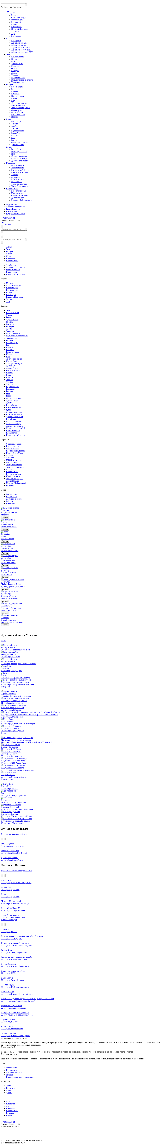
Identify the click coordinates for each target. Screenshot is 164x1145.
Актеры (9, 469)
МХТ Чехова (16, 181)
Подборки (10, 1108)
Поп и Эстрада (17, 96)
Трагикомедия (17, 82)
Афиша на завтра (18, 45)
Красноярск (16, 27)
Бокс (13, 138)
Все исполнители (19, 191)
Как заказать (11, 496)
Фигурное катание (19, 142)
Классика (15, 94)
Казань (14, 24)
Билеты (5, 517)
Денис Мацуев (17, 198)
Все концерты (17, 87)
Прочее (14, 117)
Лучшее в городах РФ (15, 207)
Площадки (10, 163)
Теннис (14, 124)
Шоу (13, 101)
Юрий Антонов (18, 193)
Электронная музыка (20, 107)
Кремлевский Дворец (20, 170)
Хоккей (14, 128)
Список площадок (14, 444)
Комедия (15, 70)
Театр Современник (20, 186)
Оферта (9, 501)
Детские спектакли (19, 161)
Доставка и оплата (14, 499)
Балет (13, 61)
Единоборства (17, 131)
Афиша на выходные (20, 47)
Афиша (9, 38)
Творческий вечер (19, 103)
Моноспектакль (18, 77)
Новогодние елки (19, 151)
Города (9, 1115)
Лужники (15, 177)
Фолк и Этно (17, 112)
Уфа (13, 33)
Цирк (13, 154)
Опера (14, 59)
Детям (9, 147)
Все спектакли (17, 57)
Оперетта (15, 68)
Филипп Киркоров (19, 195)
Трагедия (15, 75)
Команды (10, 485)
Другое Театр (17, 64)
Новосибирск (17, 20)
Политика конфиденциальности (20, 1077)
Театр (8, 54)
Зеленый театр (17, 168)
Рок (12, 89)
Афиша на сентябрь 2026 (22, 52)
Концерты (10, 84)
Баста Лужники (13, 209)
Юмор (14, 98)
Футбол (14, 126)
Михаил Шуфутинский (21, 200)
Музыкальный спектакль (22, 80)
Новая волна (11, 211)
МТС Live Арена (18, 179)
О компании (11, 494)
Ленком (14, 175)
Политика (10, 503)
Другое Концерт (18, 105)
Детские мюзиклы (19, 156)
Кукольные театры (19, 158)
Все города (16, 36)
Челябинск (16, 31)
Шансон (14, 91)
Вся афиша (16, 40)
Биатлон (15, 135)
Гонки (14, 140)
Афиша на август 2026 (21, 50)
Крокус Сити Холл (19, 172)
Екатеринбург (17, 22)
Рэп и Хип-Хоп (18, 114)
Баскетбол (15, 133)
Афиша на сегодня (19, 43)
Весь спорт (16, 121)
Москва (12, 13)
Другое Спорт (17, 144)
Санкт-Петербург (18, 17)
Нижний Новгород (19, 29)
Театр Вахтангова (19, 184)
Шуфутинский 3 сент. (15, 214)
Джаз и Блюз (16, 110)
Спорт (9, 119)
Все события (16, 149)
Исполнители (12, 188)
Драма (14, 73)
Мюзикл (15, 66)
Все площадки (17, 165)
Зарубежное (11, 204)
